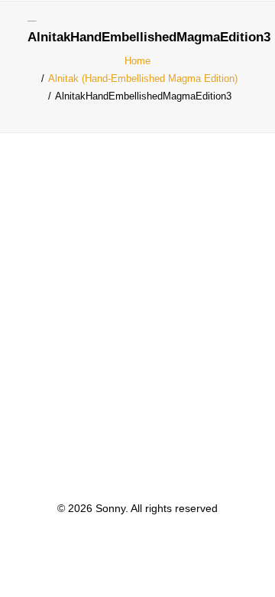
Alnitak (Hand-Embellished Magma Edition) (143, 78)
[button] (240, 30)
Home (137, 61)
